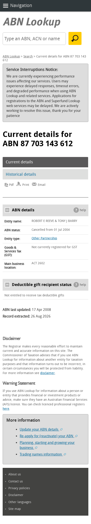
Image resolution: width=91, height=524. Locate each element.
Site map (14, 509)
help (83, 210)
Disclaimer (15, 495)
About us (14, 474)
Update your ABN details (39, 429)
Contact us (15, 481)
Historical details (21, 174)
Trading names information (41, 454)
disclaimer (47, 373)
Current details (19, 162)
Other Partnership (44, 238)
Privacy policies (19, 488)
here (6, 409)
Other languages (19, 502)
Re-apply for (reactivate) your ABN (47, 436)
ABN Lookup (11, 56)
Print (25, 185)
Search (28, 56)
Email (42, 185)
